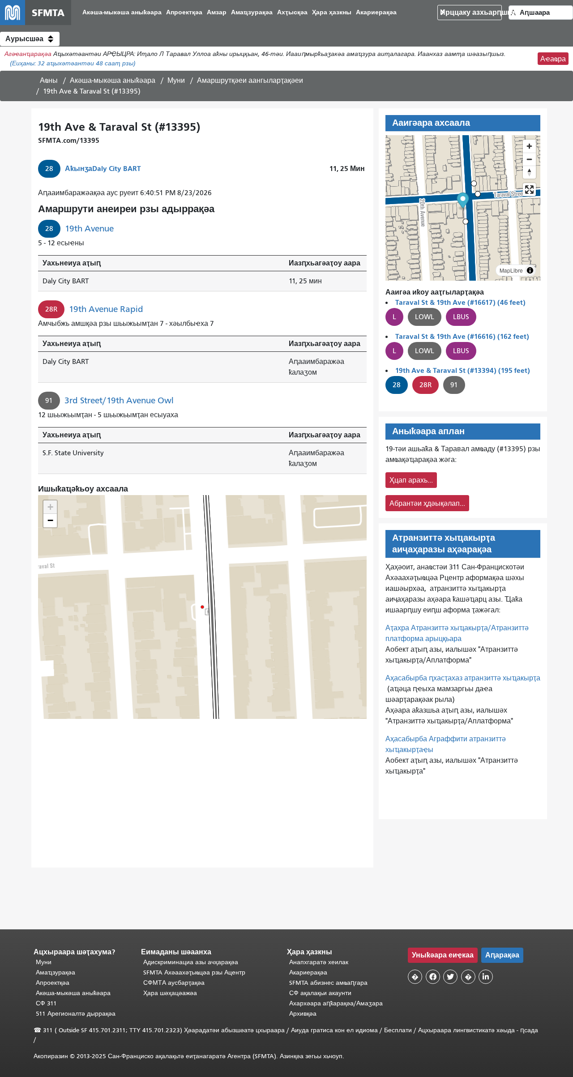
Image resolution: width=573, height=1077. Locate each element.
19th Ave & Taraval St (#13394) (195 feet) (462, 370)
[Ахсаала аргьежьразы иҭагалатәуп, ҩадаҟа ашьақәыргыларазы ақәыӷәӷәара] (529, 172)
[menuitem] (122, 12)
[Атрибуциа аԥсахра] (530, 270)
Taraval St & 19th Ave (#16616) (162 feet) (462, 336)
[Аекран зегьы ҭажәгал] (529, 189)
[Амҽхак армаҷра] (529, 159)
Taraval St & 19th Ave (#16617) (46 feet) (460, 302)
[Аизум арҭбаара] (529, 146)
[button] (30, 39)
